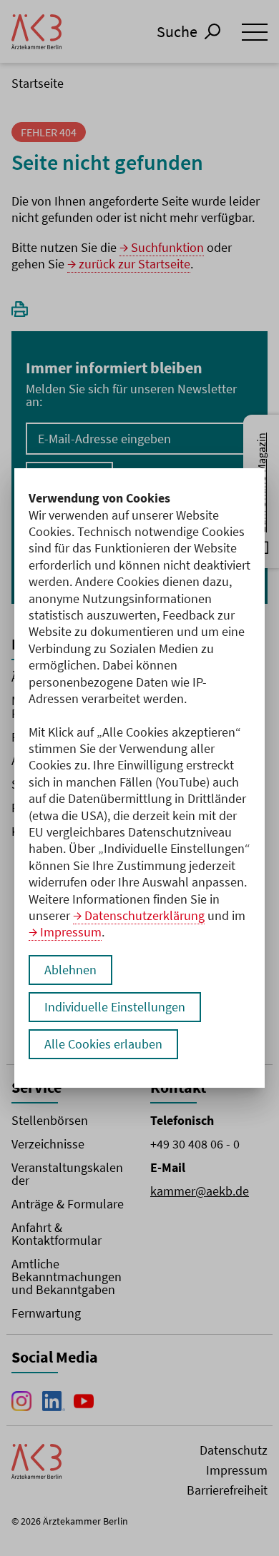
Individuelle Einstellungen (114, 1007)
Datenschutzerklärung (144, 915)
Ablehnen (70, 969)
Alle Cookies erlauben (103, 1044)
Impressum (71, 932)
